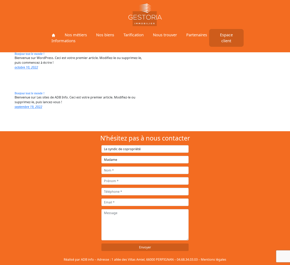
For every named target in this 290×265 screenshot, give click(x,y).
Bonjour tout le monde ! (29, 53)
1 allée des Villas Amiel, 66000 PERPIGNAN (142, 259)
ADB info (87, 259)
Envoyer (145, 247)
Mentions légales (213, 259)
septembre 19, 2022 (28, 107)
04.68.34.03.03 (187, 259)
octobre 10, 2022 (26, 67)
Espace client (226, 37)
